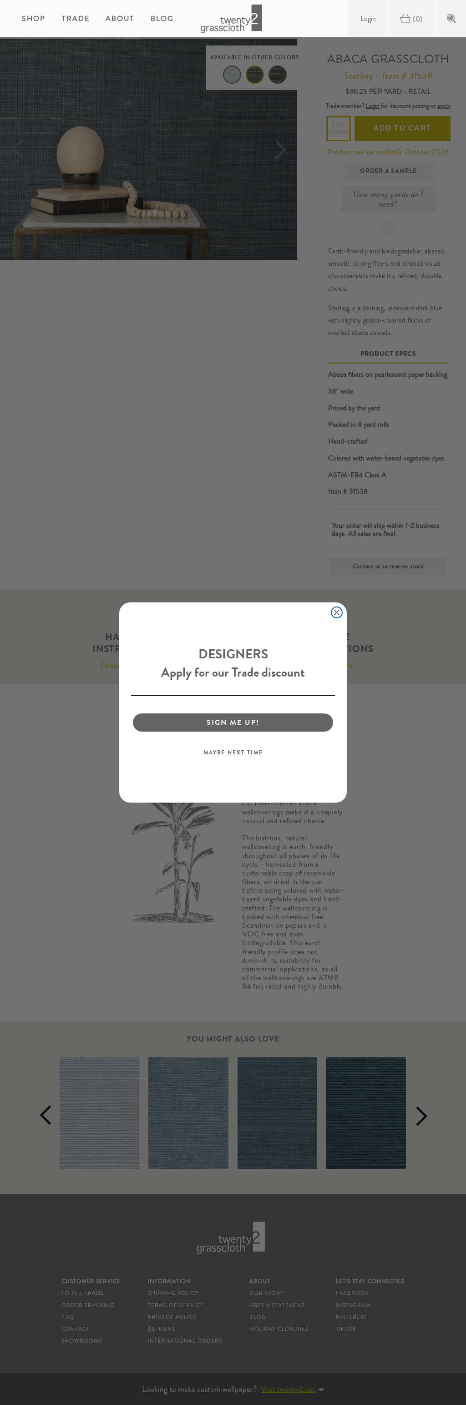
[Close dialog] (336, 612)
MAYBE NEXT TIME (233, 752)
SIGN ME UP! (233, 722)
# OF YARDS (339, 128)
